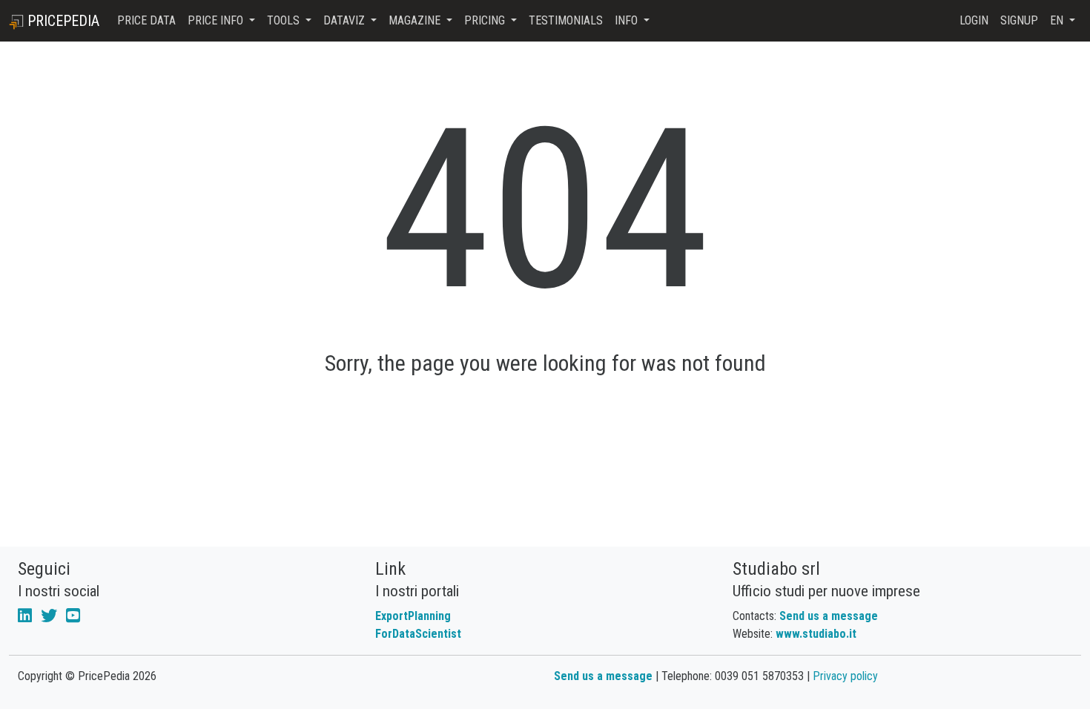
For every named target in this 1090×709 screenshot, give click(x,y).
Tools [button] (285, 20)
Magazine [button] (416, 20)
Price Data (146, 20)
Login (973, 20)
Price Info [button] (217, 20)
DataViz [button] (345, 20)
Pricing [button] (486, 20)
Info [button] (628, 20)
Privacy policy (845, 676)
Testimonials (566, 20)
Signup (1019, 20)
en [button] (1058, 20)
